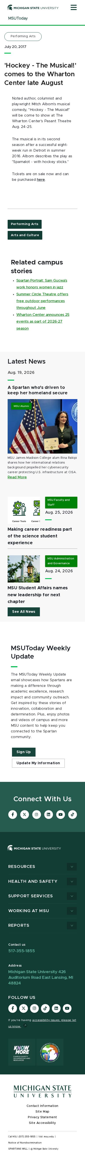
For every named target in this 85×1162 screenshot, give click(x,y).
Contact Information (42, 1106)
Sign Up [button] (24, 752)
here (41, 179)
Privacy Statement (42, 1117)
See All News (23, 611)
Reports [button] (18, 925)
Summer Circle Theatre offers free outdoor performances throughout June (42, 301)
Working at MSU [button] (28, 911)
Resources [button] (21, 867)
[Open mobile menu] (74, 8)
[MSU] (34, 852)
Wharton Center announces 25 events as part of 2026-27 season (42, 321)
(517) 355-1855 (27, 1137)
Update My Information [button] (38, 763)
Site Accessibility (42, 1123)
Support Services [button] (30, 896)
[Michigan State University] (33, 7)
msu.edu (49, 1137)
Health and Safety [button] (33, 881)
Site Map (42, 1111)
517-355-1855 (21, 951)
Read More (17, 477)
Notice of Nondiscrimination (25, 1143)
